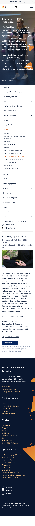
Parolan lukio (6, 465)
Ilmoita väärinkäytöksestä (10, 443)
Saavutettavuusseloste (22, 506)
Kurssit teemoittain (9, 111)
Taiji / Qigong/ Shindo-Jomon (13, 159)
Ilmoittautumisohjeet (8, 414)
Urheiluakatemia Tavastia (10, 477)
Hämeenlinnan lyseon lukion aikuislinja (14, 475)
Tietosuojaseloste (8, 506)
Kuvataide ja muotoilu (10, 115)
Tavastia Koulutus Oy (8, 462)
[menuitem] (14, 2)
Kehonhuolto (8, 141)
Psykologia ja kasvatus (10, 202)
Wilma (4, 428)
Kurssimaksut (6, 409)
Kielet (5, 101)
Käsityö (5, 120)
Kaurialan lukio (6, 467)
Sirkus (5, 207)
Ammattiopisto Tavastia (9, 457)
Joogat (6, 133)
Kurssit (4, 403)
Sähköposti (5, 433)
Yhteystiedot (13, 2)
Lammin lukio (6, 470)
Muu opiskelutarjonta (10, 198)
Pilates (6, 147)
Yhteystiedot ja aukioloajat (10, 406)
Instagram (8, 490)
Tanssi (5, 216)
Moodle (4, 430)
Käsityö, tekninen (8, 125)
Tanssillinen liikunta (10, 162)
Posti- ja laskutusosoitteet (11, 392)
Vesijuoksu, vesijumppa (11, 168)
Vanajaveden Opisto (8, 460)
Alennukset (5, 411)
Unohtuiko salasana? (8, 435)
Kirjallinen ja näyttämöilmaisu (13, 106)
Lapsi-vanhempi (9, 144)
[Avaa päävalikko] (31, 7)
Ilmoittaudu (8, 343)
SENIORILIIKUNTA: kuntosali (13, 153)
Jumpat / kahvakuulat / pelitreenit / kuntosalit (15, 138)
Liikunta (5, 129)
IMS (3, 438)
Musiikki (5, 188)
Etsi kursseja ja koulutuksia (26, 2)
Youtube (8, 494)
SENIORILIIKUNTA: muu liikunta (14, 156)
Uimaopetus (8, 165)
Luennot (5, 174)
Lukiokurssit (7, 179)
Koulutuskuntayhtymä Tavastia (12, 455)
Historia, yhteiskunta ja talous (13, 92)
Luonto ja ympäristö (9, 184)
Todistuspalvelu (7, 425)
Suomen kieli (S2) (8, 212)
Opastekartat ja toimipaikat (11, 389)
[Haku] (27, 7)
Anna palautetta (7, 440)
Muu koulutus (7, 193)
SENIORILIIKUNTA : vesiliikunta (14, 150)
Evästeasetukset (7, 508)
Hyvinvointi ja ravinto (10, 97)
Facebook (8, 487)
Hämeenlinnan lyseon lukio (10, 472)
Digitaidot (6, 87)
